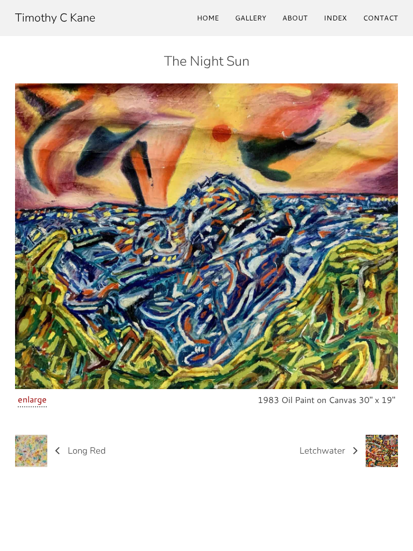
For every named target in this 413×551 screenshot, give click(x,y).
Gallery (250, 18)
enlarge (32, 399)
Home (208, 18)
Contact (380, 18)
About (295, 18)
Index (335, 18)
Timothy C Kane (55, 18)
